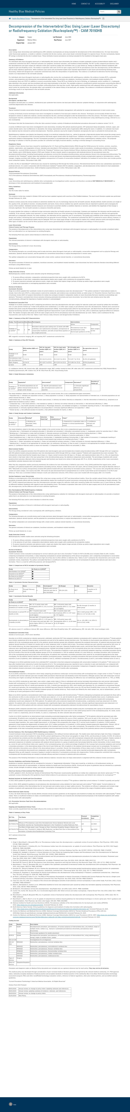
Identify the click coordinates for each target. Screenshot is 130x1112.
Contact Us (85, 4)
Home (74, 4)
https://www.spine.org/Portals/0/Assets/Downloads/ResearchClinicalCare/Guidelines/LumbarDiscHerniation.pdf (53, 909)
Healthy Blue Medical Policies (21, 18)
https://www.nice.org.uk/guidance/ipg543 (30, 905)
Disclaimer (114, 4)
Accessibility (100, 4)
